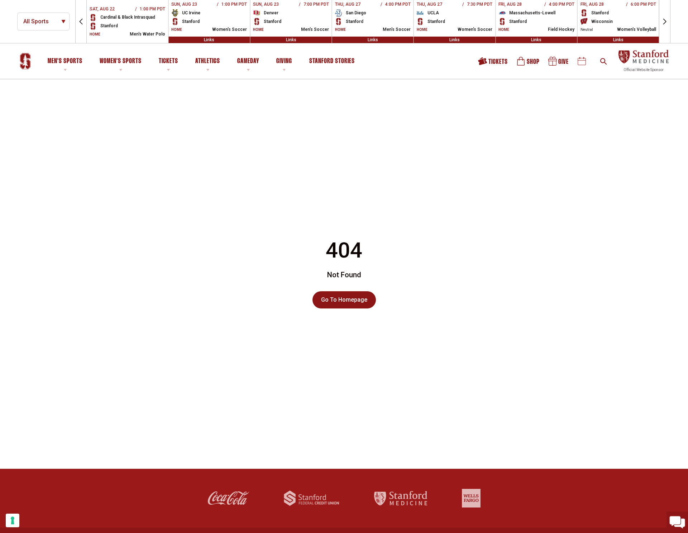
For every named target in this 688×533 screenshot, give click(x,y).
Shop (528, 64)
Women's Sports (121, 61)
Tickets (168, 61)
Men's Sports (65, 61)
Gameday (248, 61)
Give (559, 64)
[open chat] (677, 522)
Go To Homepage (344, 299)
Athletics (207, 61)
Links (209, 39)
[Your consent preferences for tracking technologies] (12, 520)
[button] (81, 21)
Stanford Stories (332, 62)
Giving (284, 61)
